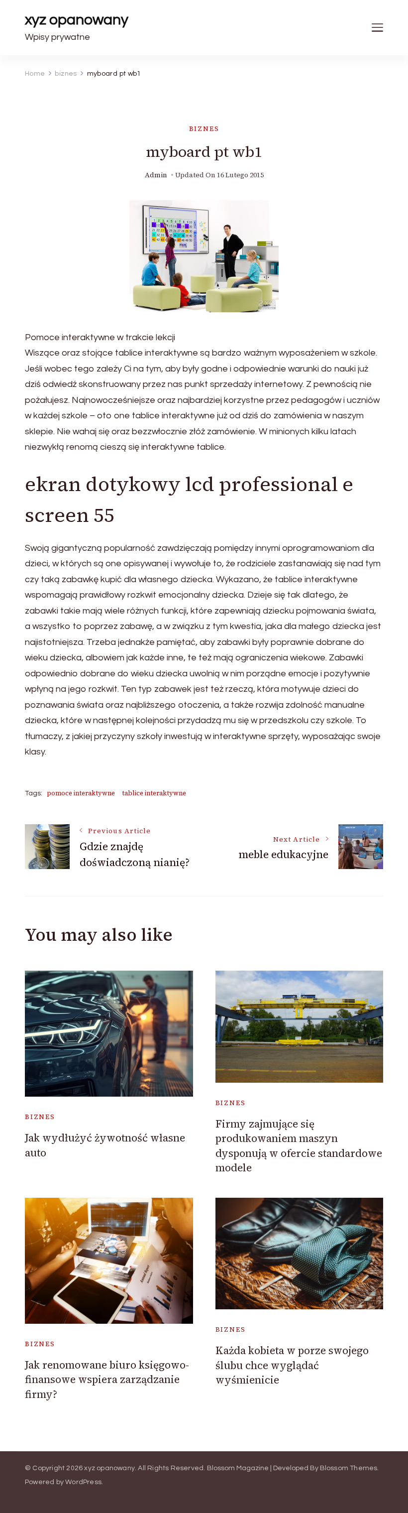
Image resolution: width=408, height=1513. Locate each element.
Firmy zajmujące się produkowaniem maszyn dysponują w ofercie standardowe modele (298, 1146)
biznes (204, 129)
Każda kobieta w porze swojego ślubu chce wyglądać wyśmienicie (292, 1365)
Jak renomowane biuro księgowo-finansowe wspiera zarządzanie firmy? (107, 1379)
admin (156, 175)
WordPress (83, 1482)
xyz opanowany (76, 19)
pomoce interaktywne (81, 793)
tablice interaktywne (154, 793)
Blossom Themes (349, 1468)
